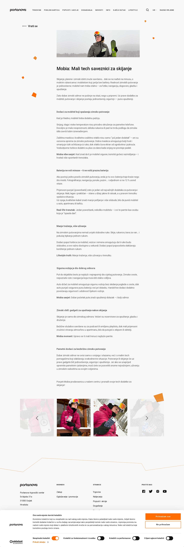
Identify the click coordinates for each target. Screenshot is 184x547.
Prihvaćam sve (163, 516)
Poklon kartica (52, 10)
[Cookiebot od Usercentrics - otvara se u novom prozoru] (16, 542)
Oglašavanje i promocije (67, 497)
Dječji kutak (119, 10)
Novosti (99, 10)
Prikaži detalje (39, 542)
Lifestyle (133, 10)
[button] (23, 438)
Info (108, 10)
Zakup (59, 492)
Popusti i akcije (70, 10)
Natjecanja (97, 497)
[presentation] (36, 417)
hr (154, 10)
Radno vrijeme (167, 10)
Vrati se (33, 26)
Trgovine (36, 10)
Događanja (87, 10)
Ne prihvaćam (163, 524)
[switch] (100, 538)
